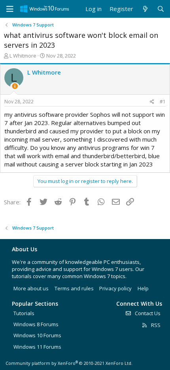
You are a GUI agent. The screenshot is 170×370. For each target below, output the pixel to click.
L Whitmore (22, 55)
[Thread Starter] (14, 86)
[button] (10, 9)
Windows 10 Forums (37, 335)
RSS (155, 325)
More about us (31, 288)
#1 (163, 101)
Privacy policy (115, 288)
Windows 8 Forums (36, 324)
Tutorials (23, 313)
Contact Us (147, 313)
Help (143, 288)
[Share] (152, 102)
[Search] (160, 9)
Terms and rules (74, 288)
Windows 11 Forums (37, 346)
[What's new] (145, 9)
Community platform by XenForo (69, 363)
